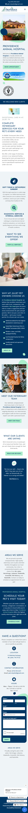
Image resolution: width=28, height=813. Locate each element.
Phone (5, 712)
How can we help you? (10, 718)
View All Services (14, 244)
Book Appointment (12, 67)
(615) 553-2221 (16, 671)
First (4, 703)
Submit (6, 739)
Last (16, 703)
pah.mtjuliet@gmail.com (16, 673)
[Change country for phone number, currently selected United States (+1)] (4, 714)
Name (5, 698)
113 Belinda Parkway (14, 655)
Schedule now (14, 621)
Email (5, 706)
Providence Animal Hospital (13, 300)
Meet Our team (14, 420)
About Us (7, 350)
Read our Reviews (14, 453)
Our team (12, 306)
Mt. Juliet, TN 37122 (14, 657)
